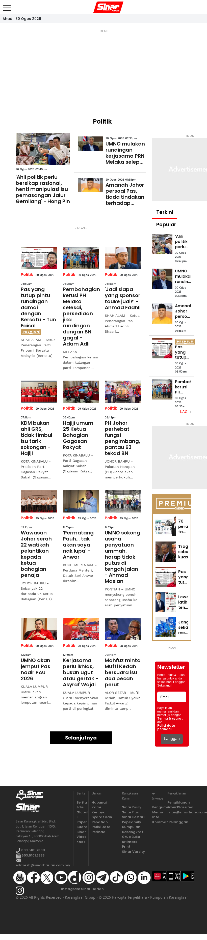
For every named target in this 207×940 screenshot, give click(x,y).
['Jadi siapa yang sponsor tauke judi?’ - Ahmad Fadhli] (123, 258)
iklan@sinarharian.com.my (179, 812)
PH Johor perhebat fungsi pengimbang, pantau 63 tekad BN (122, 438)
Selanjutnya (81, 737)
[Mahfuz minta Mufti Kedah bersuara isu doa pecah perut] (123, 629)
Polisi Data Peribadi (101, 829)
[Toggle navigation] (7, 6)
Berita (80, 802)
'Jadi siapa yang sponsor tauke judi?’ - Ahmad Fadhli (123, 298)
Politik (27, 274)
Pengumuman (156, 807)
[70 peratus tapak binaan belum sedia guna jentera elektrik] (166, 526)
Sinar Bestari (133, 817)
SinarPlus (130, 812)
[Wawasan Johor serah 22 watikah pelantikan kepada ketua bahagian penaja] (39, 501)
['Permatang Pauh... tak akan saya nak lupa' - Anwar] (81, 501)
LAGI (185, 411)
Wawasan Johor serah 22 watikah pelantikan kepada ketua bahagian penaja (36, 554)
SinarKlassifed (179, 807)
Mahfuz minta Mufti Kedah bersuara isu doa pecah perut (123, 672)
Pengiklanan (178, 802)
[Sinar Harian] (103, 7)
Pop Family (131, 822)
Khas (80, 841)
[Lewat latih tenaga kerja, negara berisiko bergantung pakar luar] (166, 602)
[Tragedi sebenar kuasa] (166, 552)
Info (155, 817)
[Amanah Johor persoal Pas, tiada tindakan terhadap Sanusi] (90, 185)
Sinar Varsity (133, 851)
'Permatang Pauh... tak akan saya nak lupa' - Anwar (78, 545)
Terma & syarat (170, 718)
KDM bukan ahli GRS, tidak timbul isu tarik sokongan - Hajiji (36, 438)
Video (80, 836)
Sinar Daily (131, 807)
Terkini (164, 212)
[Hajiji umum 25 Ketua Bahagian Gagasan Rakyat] (81, 392)
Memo (156, 812)
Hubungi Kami (99, 805)
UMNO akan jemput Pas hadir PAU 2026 (35, 669)
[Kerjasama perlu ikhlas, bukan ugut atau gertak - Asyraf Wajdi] (81, 629)
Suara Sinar (80, 829)
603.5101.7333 (33, 855)
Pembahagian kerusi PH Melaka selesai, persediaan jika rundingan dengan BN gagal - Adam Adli (81, 316)
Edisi (80, 807)
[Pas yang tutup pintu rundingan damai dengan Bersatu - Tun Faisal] (39, 258)
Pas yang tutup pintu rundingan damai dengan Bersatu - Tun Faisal (38, 307)
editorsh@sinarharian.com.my (43, 865)
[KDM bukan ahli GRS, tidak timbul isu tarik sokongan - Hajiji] (39, 392)
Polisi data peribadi (166, 727)
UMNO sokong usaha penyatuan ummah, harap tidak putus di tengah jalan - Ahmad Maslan (122, 557)
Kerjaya (99, 812)
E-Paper (80, 819)
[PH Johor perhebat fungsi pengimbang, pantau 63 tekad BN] (123, 392)
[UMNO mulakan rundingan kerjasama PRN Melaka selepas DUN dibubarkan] (90, 143)
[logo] (32, 796)
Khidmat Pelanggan (156, 822)
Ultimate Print (129, 844)
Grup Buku (131, 836)
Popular (166, 224)
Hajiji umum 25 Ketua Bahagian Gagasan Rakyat (78, 435)
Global (80, 812)
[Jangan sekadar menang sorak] (166, 627)
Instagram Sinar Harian (82, 889)
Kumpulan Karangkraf (132, 829)
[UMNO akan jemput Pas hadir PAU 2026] (39, 629)
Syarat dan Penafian (102, 819)
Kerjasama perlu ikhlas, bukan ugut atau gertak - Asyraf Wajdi (80, 672)
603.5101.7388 (32, 850)
